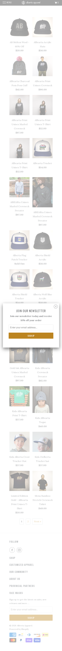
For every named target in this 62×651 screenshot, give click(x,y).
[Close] (56, 306)
